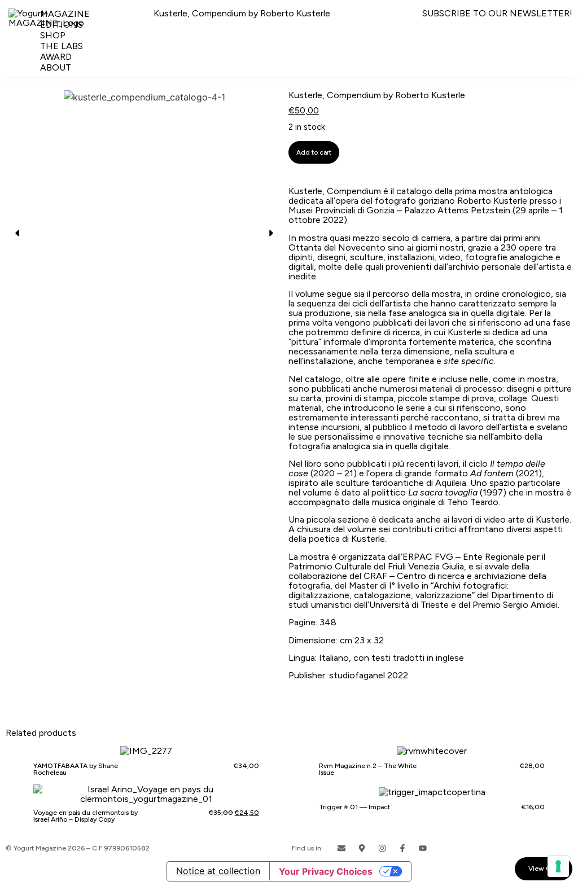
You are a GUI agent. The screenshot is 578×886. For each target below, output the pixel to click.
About (55, 67)
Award (56, 56)
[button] (17, 233)
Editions (61, 24)
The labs (61, 46)
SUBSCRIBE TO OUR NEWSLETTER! (497, 13)
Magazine (65, 13)
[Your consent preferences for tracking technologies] (558, 866)
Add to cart (313, 152)
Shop (52, 35)
